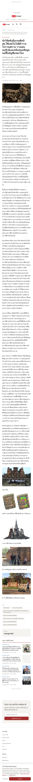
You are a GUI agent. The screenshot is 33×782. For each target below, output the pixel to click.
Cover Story (5, 734)
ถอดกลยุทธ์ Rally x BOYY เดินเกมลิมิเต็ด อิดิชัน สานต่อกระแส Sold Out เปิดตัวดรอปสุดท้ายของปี (11, 648)
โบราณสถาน (6, 608)
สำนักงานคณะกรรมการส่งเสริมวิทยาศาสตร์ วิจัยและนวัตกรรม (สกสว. (15, 611)
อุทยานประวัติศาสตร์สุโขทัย (9, 615)
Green (3, 740)
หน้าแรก (4, 30)
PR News (4, 749)
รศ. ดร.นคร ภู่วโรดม (17, 608)
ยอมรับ (20, 779)
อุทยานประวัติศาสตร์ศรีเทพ (9, 621)
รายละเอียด (5, 779)
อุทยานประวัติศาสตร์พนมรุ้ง (9, 625)
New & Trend (5, 737)
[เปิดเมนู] (21, 24)
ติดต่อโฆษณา (5, 760)
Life (3, 746)
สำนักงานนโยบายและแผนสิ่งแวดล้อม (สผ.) (13, 618)
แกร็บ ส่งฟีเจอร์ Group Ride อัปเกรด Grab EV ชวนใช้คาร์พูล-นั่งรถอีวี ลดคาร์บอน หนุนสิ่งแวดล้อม (11, 659)
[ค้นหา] (13, 24)
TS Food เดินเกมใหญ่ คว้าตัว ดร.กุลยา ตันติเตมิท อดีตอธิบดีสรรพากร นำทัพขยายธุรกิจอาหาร (11, 670)
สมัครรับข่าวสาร (16, 718)
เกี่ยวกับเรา (4, 757)
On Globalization (6, 743)
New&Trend (11, 30)
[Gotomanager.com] (16, 16)
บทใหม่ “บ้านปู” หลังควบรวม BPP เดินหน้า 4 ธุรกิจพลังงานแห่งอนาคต (10, 680)
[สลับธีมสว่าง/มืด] (16, 24)
